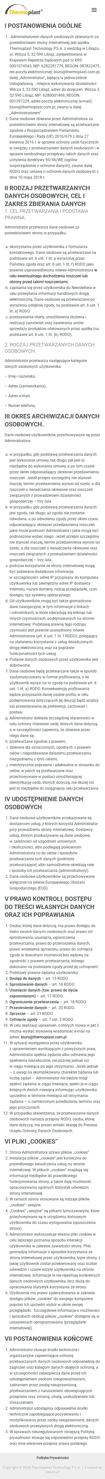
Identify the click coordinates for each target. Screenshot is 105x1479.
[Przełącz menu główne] (94, 10)
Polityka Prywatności (53, 1458)
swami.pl (53, 1472)
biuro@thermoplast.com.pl (44, 1037)
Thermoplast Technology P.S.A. (56, 1467)
